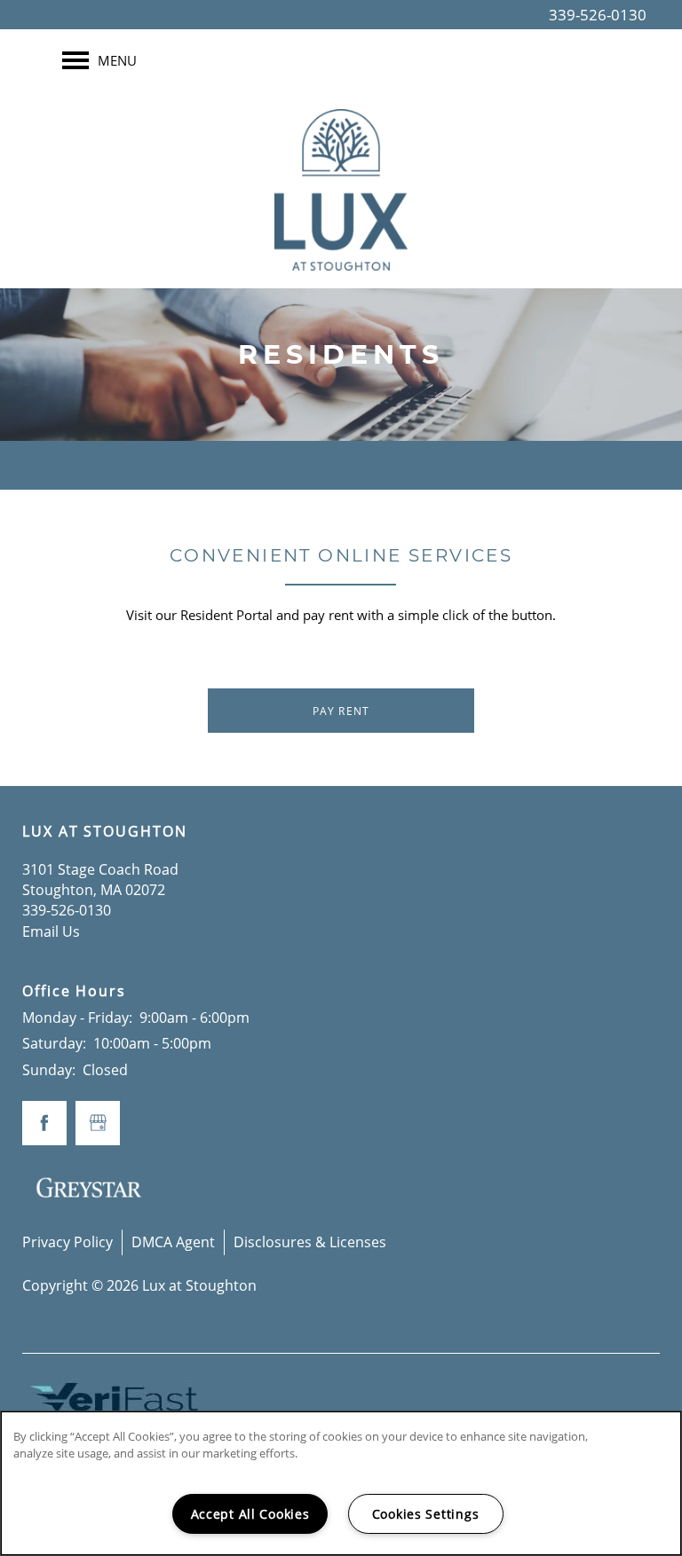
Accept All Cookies (250, 1513)
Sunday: (48, 1070)
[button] (341, 710)
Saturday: (54, 1043)
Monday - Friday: (77, 1017)
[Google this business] (97, 1123)
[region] (341, 1483)
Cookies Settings (426, 1513)
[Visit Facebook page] (44, 1123)
